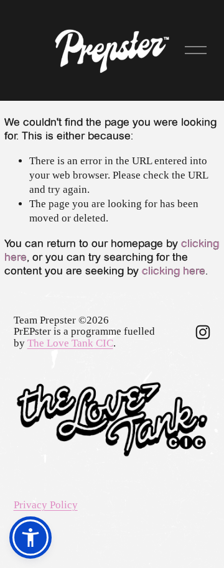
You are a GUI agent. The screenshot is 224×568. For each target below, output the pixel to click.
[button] (30, 537)
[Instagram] (202, 332)
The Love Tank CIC (70, 343)
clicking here (173, 270)
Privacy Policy (46, 505)
